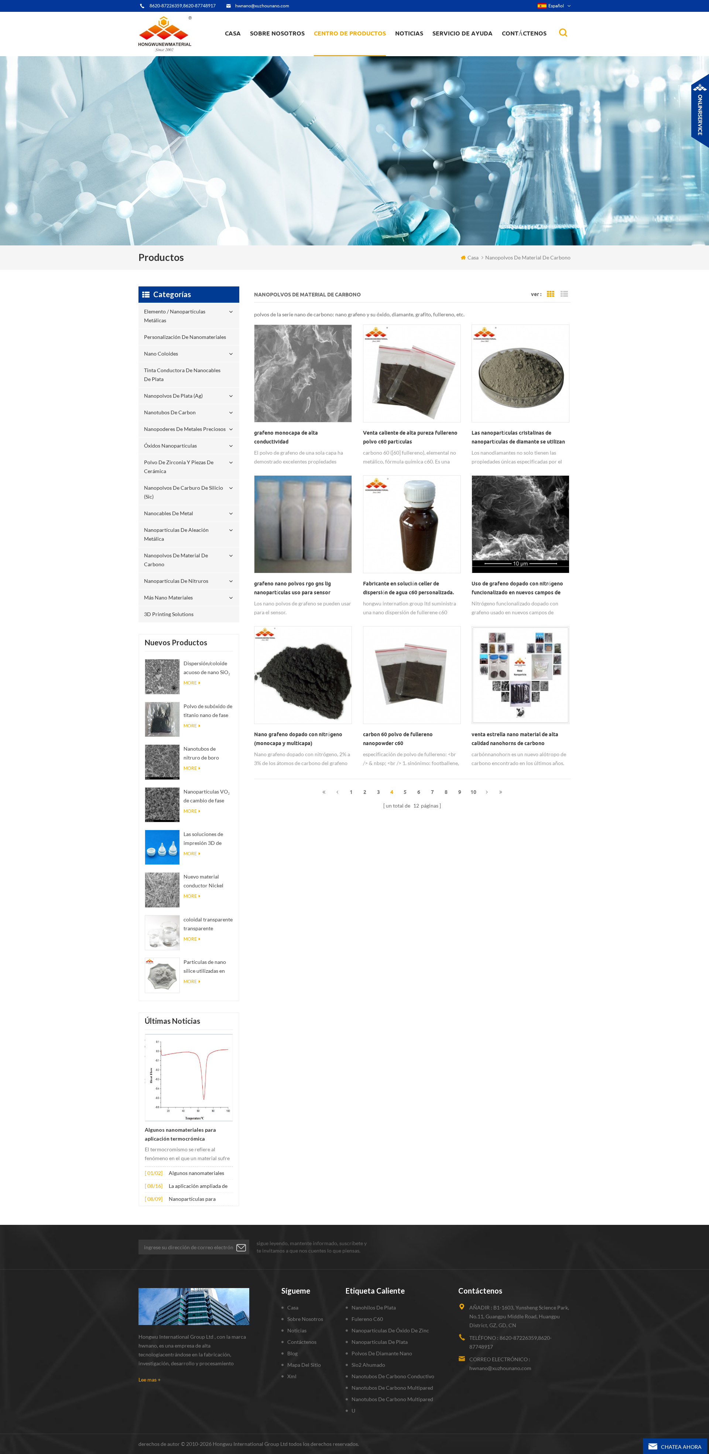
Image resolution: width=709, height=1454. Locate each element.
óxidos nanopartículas (170, 445)
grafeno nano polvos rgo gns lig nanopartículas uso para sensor (292, 588)
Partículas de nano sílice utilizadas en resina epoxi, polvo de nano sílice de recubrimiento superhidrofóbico (205, 967)
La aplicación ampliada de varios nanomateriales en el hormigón (200, 1186)
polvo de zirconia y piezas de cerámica (356, 45)
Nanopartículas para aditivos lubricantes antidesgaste (192, 1199)
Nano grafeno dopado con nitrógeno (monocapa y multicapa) (298, 738)
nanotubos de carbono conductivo (393, 1376)
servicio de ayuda (462, 33)
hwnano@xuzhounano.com (262, 6)
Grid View (550, 294)
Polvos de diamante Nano (382, 1353)
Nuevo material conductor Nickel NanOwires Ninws (205, 881)
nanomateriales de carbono (431, 48)
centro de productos (350, 33)
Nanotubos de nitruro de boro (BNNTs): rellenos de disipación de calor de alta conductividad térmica (208, 753)
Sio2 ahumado (368, 1365)
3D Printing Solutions (168, 614)
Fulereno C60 (367, 1319)
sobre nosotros (277, 33)
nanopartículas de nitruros (176, 581)
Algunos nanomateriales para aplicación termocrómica (180, 1134)
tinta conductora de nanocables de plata (182, 374)
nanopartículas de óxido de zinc (390, 1330)
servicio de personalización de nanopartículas (290, 49)
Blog (292, 1353)
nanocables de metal (168, 513)
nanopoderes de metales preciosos (357, 47)
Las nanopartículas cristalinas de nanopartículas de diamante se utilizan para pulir (518, 438)
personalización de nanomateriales (341, 52)
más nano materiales (168, 597)
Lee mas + (149, 1379)
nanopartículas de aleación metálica (176, 534)
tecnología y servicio (277, 55)
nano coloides (161, 353)
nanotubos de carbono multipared (392, 1388)
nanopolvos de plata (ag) (357, 48)
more (190, 683)
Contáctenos (524, 33)
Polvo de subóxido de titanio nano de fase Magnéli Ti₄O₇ (208, 711)
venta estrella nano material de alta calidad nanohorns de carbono (515, 738)
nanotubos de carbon (170, 412)
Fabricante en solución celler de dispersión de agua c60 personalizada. (408, 588)
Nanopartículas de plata (380, 1342)
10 (473, 792)
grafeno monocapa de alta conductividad (286, 437)
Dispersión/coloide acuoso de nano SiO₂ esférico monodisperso (207, 668)
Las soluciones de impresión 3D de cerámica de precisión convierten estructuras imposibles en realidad (207, 839)
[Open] (700, 111)
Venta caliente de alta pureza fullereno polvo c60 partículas (410, 437)
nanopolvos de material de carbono (176, 559)
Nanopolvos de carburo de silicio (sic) (183, 492)
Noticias (409, 33)
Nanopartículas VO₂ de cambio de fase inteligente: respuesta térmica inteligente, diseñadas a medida (208, 796)
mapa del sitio (304, 1365)
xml (292, 1376)
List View (564, 294)
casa (233, 33)
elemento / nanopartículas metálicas (347, 54)
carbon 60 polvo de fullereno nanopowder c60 (398, 738)
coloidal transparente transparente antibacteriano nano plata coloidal (208, 924)
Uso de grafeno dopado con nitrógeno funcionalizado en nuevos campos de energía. (517, 589)
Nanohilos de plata (374, 1307)
